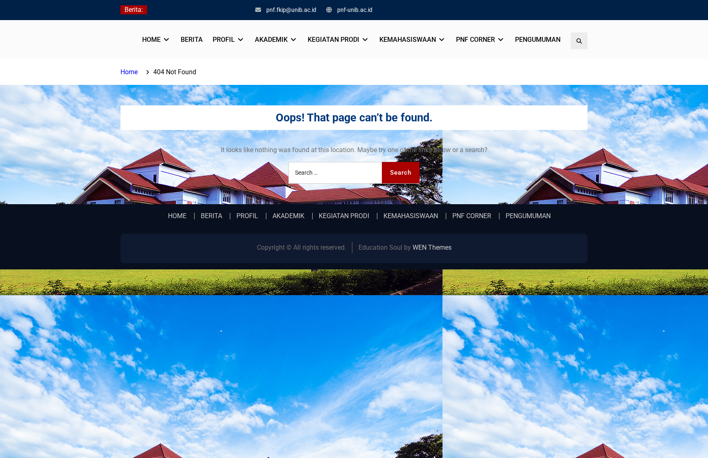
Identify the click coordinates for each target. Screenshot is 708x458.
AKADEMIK (271, 39)
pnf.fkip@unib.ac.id (291, 10)
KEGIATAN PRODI (333, 39)
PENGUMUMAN (537, 39)
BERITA (192, 39)
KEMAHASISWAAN (407, 39)
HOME (151, 39)
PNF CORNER (475, 39)
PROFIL (224, 39)
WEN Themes (432, 247)
